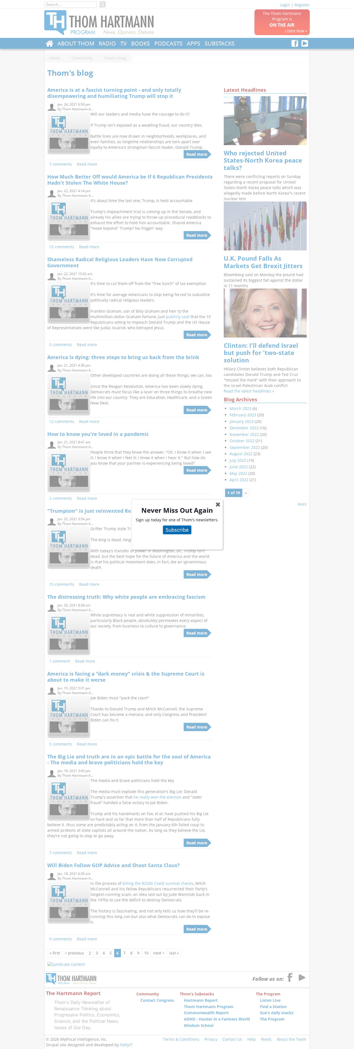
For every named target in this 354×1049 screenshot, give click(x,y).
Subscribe (177, 529)
